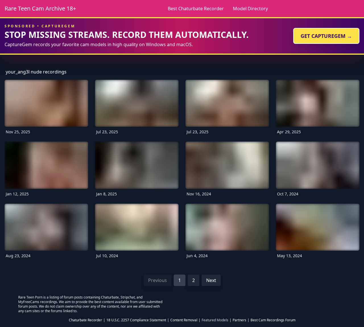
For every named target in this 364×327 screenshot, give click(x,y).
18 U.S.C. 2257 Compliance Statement (136, 320)
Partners (239, 320)
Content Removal (183, 320)
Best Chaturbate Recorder (196, 8)
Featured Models (215, 320)
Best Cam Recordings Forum (273, 320)
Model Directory (250, 8)
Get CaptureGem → (326, 35)
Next (211, 280)
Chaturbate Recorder (85, 320)
